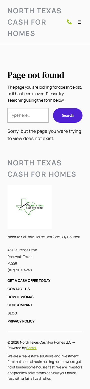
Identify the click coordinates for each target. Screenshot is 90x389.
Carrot (31, 347)
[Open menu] (79, 22)
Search (68, 115)
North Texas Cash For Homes (35, 22)
